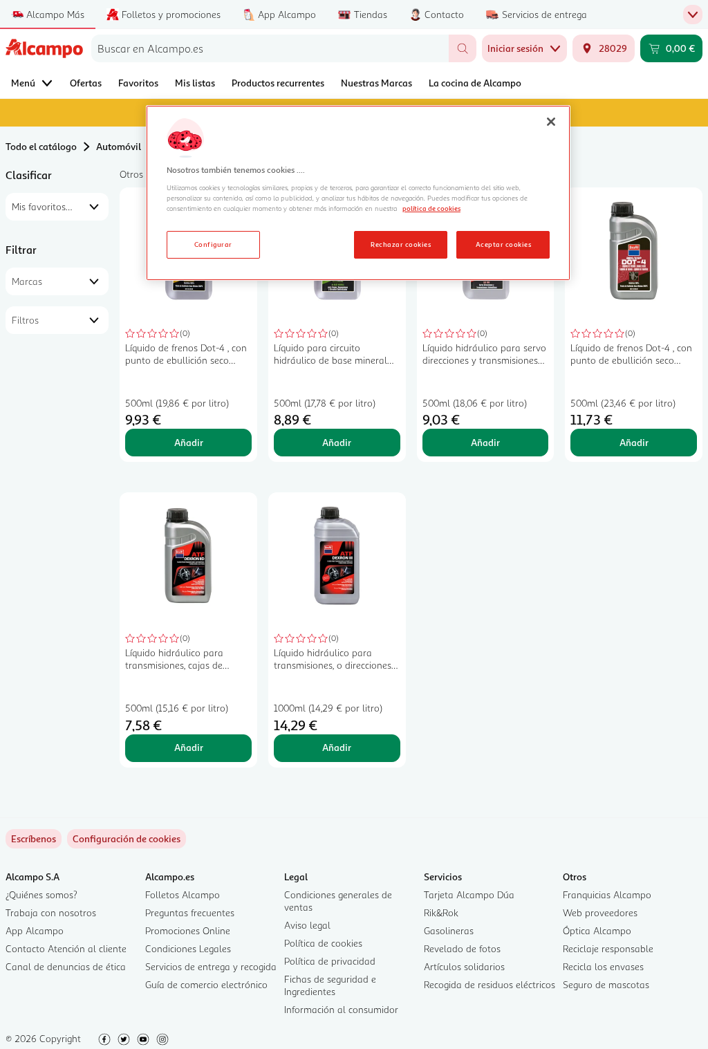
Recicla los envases (603, 966)
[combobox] (269, 48)
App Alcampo (35, 930)
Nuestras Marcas (376, 83)
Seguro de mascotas (606, 984)
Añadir (188, 442)
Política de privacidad (329, 961)
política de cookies (431, 208)
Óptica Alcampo (597, 930)
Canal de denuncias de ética (66, 966)
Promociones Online (187, 930)
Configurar (213, 244)
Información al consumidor (341, 1009)
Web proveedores (600, 912)
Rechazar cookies (401, 244)
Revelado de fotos (462, 948)
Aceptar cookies (503, 244)
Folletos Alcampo (182, 894)
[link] (126, 838)
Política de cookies (323, 943)
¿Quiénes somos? (41, 894)
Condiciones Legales (188, 948)
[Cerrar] (551, 121)
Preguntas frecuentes (189, 912)
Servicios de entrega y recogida (211, 966)
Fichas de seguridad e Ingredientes (330, 985)
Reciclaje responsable (608, 948)
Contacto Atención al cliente (66, 948)
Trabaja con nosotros (51, 912)
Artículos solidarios (464, 966)
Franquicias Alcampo (607, 894)
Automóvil (118, 146)
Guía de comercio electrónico (206, 984)
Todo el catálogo (41, 146)
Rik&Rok (441, 912)
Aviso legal (307, 925)
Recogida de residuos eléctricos (489, 984)
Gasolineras (449, 930)
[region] (358, 193)
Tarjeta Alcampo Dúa (469, 894)
